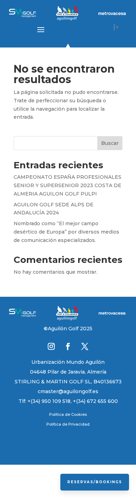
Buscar (110, 143)
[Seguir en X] (85, 346)
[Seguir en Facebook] (68, 346)
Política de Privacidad (68, 424)
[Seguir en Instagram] (51, 346)
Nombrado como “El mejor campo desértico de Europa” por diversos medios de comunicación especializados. (66, 231)
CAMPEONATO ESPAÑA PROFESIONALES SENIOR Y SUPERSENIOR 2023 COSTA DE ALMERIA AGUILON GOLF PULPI (67, 185)
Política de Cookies (68, 414)
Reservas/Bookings (94, 482)
